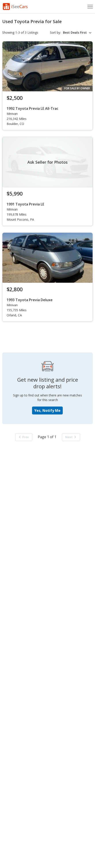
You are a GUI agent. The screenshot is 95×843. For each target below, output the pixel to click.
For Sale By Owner (77, 88)
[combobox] (78, 32)
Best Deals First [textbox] (75, 32)
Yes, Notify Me (47, 410)
